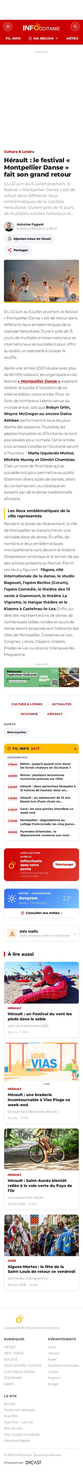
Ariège (53, 1384)
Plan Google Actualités (21, 1434)
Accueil (9, 1404)
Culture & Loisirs (19, 152)
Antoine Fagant (30, 224)
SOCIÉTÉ (10, 1359)
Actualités (61, 704)
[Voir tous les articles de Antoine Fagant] (9, 226)
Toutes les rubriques (19, 1410)
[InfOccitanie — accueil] (41, 27)
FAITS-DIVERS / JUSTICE (22, 1365)
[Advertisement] (41, 96)
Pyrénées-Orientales (63, 1365)
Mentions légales (17, 1441)
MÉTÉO (72, 38)
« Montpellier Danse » (39, 381)
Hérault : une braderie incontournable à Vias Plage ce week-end (39, 1100)
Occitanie (29, 714)
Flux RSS (10, 1416)
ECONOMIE (13, 1378)
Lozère (53, 1372)
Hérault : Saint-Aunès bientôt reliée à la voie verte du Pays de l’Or (40, 1185)
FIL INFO (13, 38)
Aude (52, 1359)
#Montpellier (17, 732)
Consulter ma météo (44, 913)
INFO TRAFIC (14, 1353)
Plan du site (13, 1428)
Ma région (43, 38)
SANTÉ (9, 1384)
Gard (52, 1347)
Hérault (54, 714)
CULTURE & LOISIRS (19, 1372)
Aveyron (54, 1378)
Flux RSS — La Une (18, 1422)
